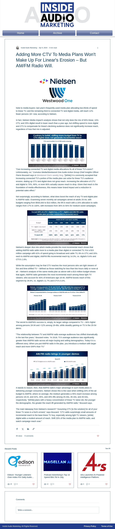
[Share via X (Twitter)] (22, 429)
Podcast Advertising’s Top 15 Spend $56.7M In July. (57, 476)
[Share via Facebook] (17, 429)
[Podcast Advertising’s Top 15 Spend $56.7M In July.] (57, 462)
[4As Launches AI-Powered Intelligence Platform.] (94, 462)
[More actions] (97, 47)
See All (107, 448)
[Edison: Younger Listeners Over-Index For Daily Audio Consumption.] (21, 462)
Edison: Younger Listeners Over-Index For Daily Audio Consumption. (20, 476)
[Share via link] (33, 429)
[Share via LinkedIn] (28, 429)
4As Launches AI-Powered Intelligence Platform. (92, 476)
